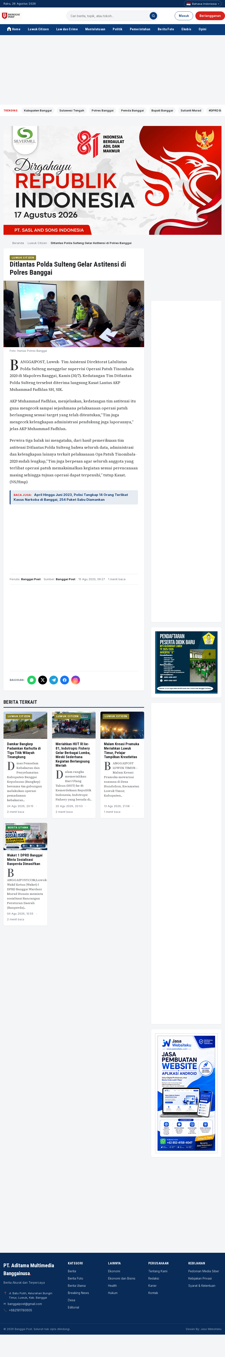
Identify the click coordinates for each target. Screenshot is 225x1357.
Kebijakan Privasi (200, 1278)
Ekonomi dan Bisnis (121, 1278)
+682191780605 (20, 1310)
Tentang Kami (157, 1271)
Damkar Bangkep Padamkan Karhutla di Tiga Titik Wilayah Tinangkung (24, 750)
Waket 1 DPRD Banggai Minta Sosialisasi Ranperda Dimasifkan (24, 859)
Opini (203, 29)
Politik (117, 29)
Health (112, 1285)
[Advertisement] (112, 70)
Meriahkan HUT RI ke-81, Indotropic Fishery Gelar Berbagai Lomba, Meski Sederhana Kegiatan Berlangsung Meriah (73, 755)
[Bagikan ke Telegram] (53, 680)
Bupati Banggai (162, 110)
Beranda (18, 243)
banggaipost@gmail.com (25, 1304)
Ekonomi (114, 1271)
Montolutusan (95, 29)
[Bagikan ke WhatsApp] (31, 680)
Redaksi (153, 1278)
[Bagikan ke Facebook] (64, 680)
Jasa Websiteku (211, 1329)
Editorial (73, 1307)
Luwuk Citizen (38, 29)
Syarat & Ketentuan (201, 1285)
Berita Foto (166, 29)
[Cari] (153, 16)
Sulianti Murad (191, 110)
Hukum (113, 1293)
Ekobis (186, 29)
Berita (72, 1271)
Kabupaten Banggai (38, 110)
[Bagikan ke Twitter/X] (42, 680)
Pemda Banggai (132, 110)
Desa (71, 1300)
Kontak (153, 1293)
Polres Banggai (103, 110)
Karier (152, 1285)
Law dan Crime (67, 29)
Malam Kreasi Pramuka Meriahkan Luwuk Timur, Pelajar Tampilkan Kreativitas (121, 750)
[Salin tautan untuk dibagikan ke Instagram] (75, 680)
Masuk (184, 16)
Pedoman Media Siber (203, 1271)
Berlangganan (210, 16)
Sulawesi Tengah (71, 110)
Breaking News (78, 1293)
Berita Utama (18, 827)
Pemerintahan (140, 29)
